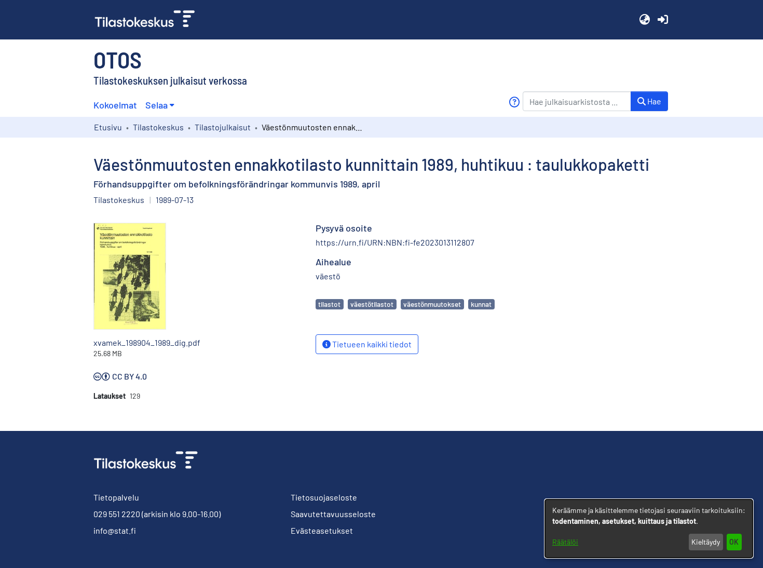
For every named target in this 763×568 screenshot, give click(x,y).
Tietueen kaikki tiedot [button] (371, 344)
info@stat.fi (114, 530)
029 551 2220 (116, 514)
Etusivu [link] (108, 127)
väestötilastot (371, 304)
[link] (149, 19)
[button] (644, 20)
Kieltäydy (705, 541)
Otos (117, 59)
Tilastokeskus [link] (158, 127)
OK (734, 541)
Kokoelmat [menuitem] (115, 105)
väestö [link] (328, 276)
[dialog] (649, 528)
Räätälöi (565, 541)
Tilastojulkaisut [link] (223, 127)
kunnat (481, 304)
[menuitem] (159, 105)
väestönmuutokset (432, 304)
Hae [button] (653, 101)
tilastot (329, 304)
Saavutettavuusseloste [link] (333, 514)
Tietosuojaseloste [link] (324, 497)
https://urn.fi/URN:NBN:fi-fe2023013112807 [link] (395, 242)
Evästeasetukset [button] (322, 530)
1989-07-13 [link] (175, 200)
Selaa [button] (156, 105)
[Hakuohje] (514, 102)
